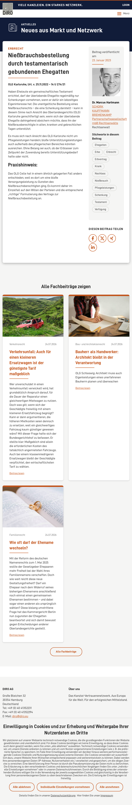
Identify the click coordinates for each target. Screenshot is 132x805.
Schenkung (101, 195)
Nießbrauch (101, 180)
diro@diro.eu (20, 716)
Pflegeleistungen (104, 187)
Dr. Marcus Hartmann (105, 102)
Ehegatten (100, 145)
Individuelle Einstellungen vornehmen (65, 787)
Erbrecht (111, 152)
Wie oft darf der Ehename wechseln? (31, 545)
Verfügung (100, 209)
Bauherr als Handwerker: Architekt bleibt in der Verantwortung (96, 357)
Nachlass (100, 173)
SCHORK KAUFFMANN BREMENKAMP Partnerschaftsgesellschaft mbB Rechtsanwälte (109, 115)
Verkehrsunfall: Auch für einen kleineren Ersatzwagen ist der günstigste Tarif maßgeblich (30, 363)
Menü (126, 13)
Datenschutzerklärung (63, 795)
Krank (98, 166)
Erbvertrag (101, 159)
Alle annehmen (109, 787)
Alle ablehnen (22, 787)
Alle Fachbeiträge (66, 651)
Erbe (97, 152)
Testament (101, 202)
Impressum (107, 795)
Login (125, 5)
